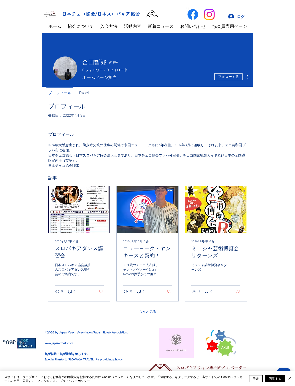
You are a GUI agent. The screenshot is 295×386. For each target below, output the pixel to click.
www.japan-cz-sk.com (59, 343)
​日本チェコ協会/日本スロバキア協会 (101, 13)
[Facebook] (193, 14)
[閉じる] (289, 379)
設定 (256, 378)
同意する (275, 378)
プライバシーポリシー (75, 380)
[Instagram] (209, 14)
